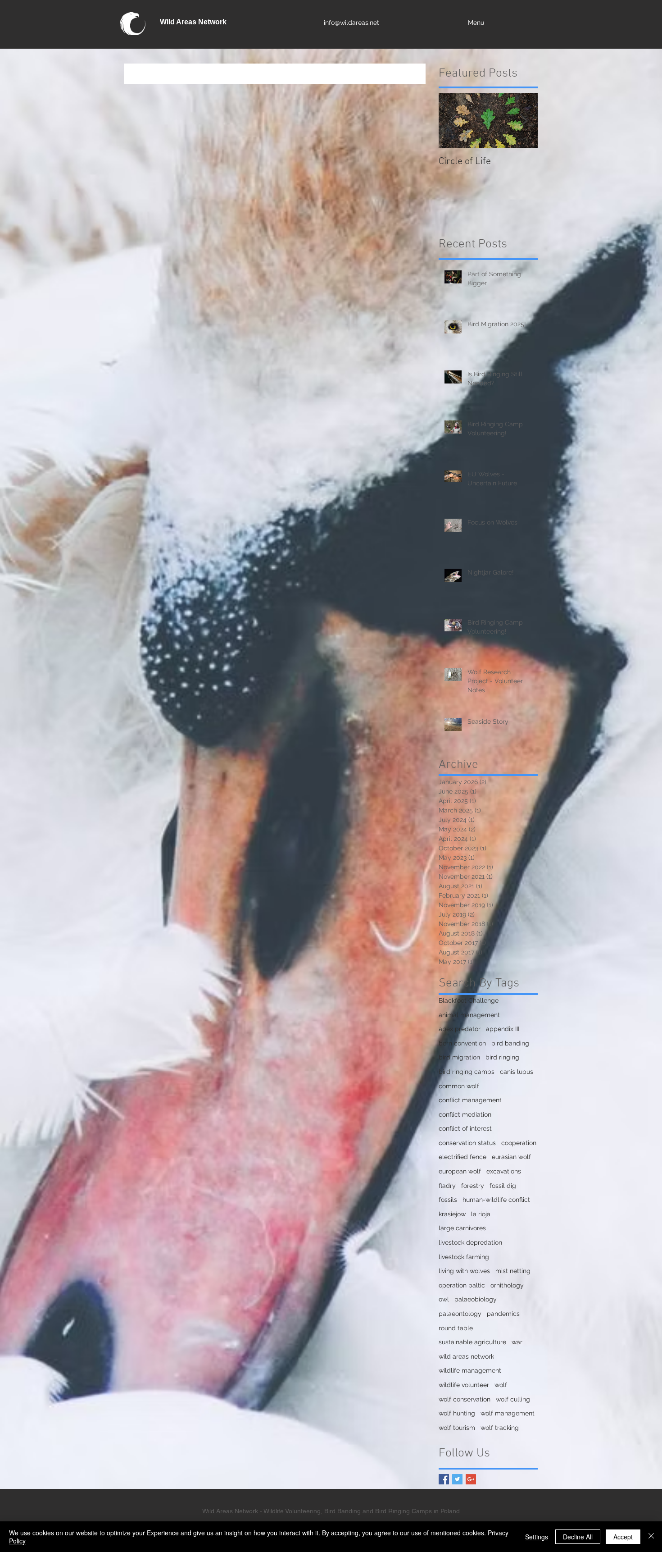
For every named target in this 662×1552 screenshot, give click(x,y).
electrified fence (462, 1156)
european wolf (460, 1171)
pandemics (503, 1313)
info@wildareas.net (351, 22)
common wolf (459, 1086)
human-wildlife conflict (496, 1199)
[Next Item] (523, 121)
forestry (472, 1185)
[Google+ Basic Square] (471, 1479)
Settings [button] (536, 1536)
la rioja (480, 1214)
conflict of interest (465, 1128)
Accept (623, 1536)
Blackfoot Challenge (469, 1000)
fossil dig (503, 1185)
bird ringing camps (466, 1071)
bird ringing (502, 1057)
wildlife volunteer (464, 1384)
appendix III (502, 1028)
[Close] (651, 1537)
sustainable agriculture (472, 1342)
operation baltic (462, 1285)
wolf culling (513, 1399)
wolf (500, 1384)
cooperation (518, 1142)
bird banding (510, 1043)
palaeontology (460, 1313)
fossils (448, 1199)
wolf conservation (464, 1399)
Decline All (578, 1536)
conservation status (467, 1142)
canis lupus (516, 1071)
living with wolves (464, 1270)
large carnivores (462, 1228)
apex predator (460, 1028)
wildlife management (470, 1370)
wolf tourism (457, 1427)
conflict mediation (465, 1114)
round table (456, 1328)
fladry (447, 1185)
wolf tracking (500, 1427)
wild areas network (466, 1356)
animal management (469, 1014)
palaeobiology (475, 1299)
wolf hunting (457, 1413)
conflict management (470, 1100)
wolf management (508, 1413)
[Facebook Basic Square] (444, 1479)
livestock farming (464, 1256)
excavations (503, 1171)
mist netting (513, 1270)
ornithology (507, 1285)
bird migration (459, 1057)
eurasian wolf (511, 1156)
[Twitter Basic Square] (457, 1479)
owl (444, 1299)
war (517, 1342)
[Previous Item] (453, 121)
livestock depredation (470, 1242)
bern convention (462, 1043)
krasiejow (452, 1214)
